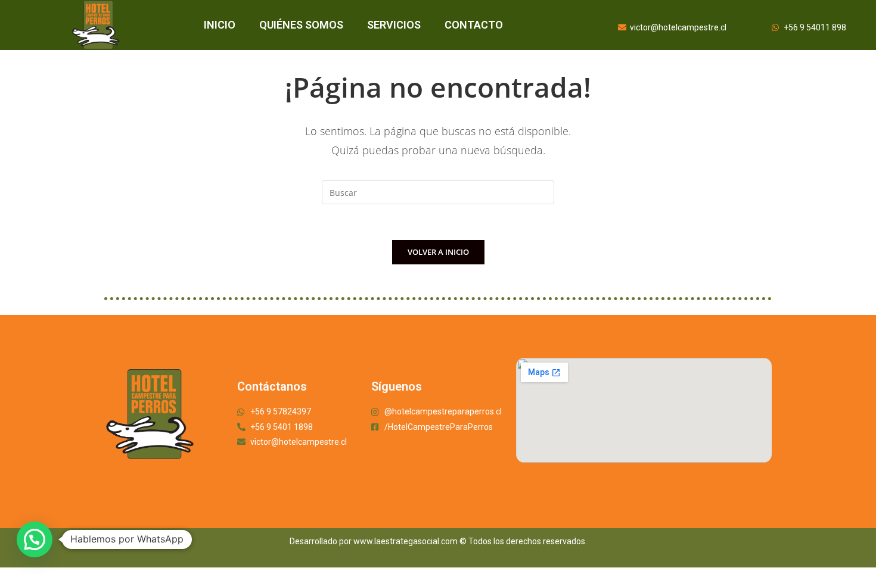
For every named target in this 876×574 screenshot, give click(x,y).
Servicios (394, 24)
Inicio (219, 24)
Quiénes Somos (301, 24)
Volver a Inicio (438, 252)
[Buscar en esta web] (438, 191)
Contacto (474, 24)
